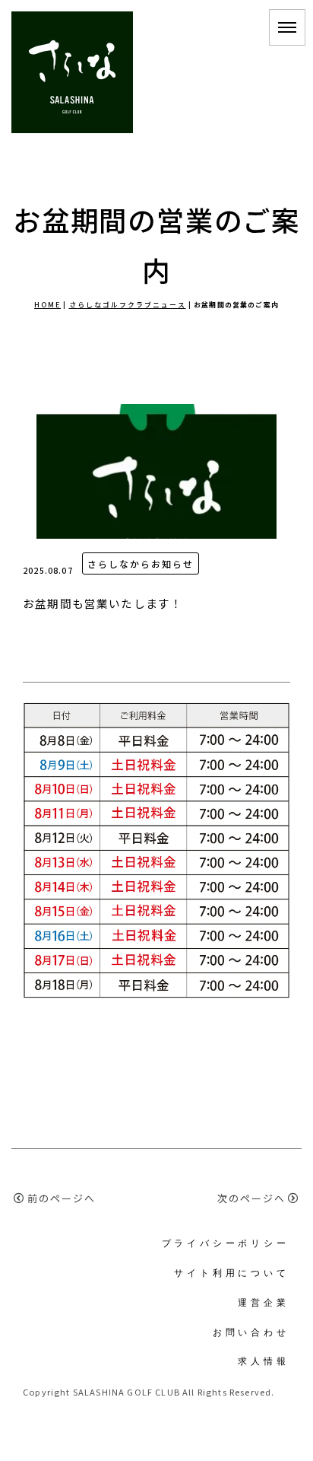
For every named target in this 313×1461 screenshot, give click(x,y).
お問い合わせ (251, 1332)
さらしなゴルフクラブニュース (127, 305)
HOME (47, 305)
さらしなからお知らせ (140, 563)
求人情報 (263, 1361)
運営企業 (263, 1302)
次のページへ (251, 1198)
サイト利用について (231, 1272)
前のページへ (61, 1198)
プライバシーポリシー (225, 1243)
